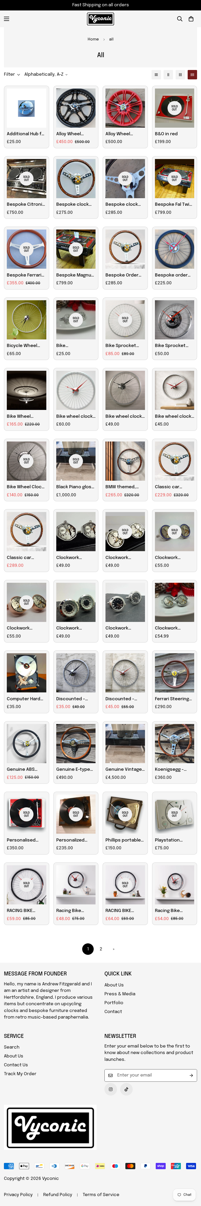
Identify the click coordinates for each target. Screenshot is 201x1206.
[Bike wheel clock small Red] (174, 390)
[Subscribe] (191, 1075)
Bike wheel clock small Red (173, 417)
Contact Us (16, 1065)
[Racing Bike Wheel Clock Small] (76, 884)
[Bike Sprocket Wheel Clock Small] (174, 319)
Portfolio (113, 1003)
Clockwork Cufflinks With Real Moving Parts (124, 558)
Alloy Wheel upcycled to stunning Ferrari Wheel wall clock (123, 135)
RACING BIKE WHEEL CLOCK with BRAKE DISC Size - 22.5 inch (122, 911)
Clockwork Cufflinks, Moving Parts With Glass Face (173, 629)
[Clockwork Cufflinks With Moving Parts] (76, 531)
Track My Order (20, 1074)
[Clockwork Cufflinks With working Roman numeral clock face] (125, 602)
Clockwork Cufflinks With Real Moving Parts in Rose (26, 629)
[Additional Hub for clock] (26, 108)
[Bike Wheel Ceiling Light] (26, 390)
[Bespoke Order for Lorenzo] (125, 249)
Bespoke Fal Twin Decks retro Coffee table (173, 205)
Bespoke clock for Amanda (72, 205)
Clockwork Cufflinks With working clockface (71, 629)
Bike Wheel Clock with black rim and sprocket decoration (25, 488)
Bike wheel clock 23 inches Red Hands (74, 417)
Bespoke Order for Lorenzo (121, 276)
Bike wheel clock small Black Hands (124, 417)
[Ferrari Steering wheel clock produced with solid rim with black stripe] (174, 672)
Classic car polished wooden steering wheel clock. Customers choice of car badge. (26, 558)
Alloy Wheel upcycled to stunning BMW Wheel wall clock (74, 135)
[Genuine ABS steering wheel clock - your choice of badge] (26, 743)
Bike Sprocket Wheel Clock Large (120, 346)
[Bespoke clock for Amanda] (76, 178)
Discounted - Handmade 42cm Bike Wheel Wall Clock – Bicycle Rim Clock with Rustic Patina (74, 700)
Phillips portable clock (123, 841)
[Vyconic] (100, 18)
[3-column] (180, 74)
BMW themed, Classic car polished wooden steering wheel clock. (124, 488)
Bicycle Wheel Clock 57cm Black (26, 346)
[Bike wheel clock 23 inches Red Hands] (76, 390)
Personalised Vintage (21, 841)
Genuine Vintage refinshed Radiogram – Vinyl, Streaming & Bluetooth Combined (124, 770)
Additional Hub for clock (26, 135)
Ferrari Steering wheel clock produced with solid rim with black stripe (172, 700)
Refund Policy (57, 1195)
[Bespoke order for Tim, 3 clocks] (174, 249)
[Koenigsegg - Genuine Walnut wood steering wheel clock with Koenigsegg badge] (174, 743)
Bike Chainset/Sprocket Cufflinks (76, 346)
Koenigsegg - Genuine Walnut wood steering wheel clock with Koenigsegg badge (173, 770)
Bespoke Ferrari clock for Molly (24, 276)
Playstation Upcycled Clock (172, 841)
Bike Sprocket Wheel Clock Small (174, 346)
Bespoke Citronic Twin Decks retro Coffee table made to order (26, 205)
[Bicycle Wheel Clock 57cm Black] (26, 319)
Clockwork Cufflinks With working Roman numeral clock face (121, 629)
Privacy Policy (18, 1195)
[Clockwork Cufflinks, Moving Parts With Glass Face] (174, 602)
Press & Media (119, 994)
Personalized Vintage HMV (70, 841)
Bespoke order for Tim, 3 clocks (173, 276)
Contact (113, 1012)
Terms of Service (101, 1195)
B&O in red (166, 134)
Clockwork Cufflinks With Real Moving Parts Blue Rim (174, 558)
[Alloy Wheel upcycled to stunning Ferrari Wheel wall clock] (125, 108)
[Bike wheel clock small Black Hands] (125, 390)
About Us (114, 985)
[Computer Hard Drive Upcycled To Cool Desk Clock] (26, 672)
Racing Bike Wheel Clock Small (76, 911)
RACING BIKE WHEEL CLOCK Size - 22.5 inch (26, 911)
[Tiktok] (126, 1089)
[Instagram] (110, 1089)
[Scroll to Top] (191, 1178)
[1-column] (156, 74)
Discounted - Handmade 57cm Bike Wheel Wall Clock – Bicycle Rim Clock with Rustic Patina (123, 700)
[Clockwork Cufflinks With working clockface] (76, 602)
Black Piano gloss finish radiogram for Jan (75, 488)
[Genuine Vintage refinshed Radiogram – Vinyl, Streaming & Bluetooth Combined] (125, 743)
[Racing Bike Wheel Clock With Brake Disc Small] (174, 884)
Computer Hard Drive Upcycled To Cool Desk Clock (26, 700)
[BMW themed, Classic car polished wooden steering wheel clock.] (125, 461)
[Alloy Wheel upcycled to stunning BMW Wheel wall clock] (76, 108)
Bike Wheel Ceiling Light (20, 417)
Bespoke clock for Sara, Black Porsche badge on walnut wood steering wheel (122, 205)
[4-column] (192, 74)
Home (93, 39)
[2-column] (168, 74)
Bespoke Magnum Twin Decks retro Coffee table (75, 276)
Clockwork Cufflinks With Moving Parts (71, 558)
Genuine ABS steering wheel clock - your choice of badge (25, 770)
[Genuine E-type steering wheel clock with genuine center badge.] (76, 743)
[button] (191, 19)
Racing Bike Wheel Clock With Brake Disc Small (174, 911)
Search (11, 1047)
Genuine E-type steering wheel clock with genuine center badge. (73, 770)
